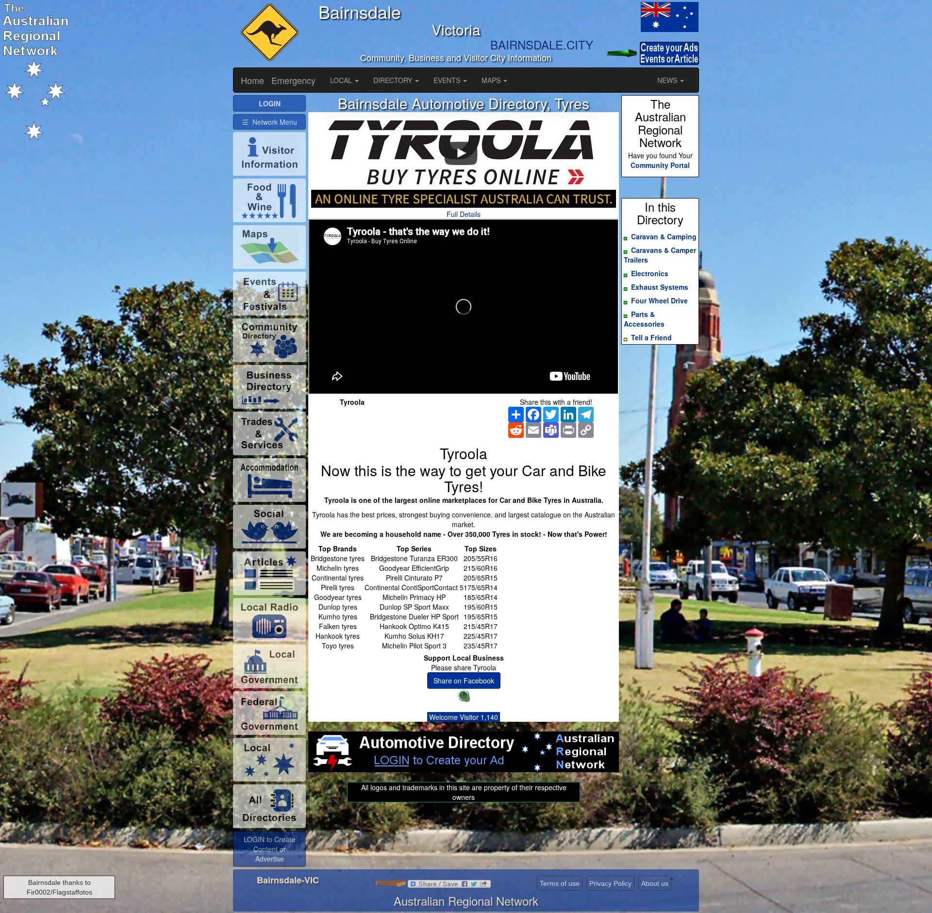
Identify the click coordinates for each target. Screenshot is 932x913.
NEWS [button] (668, 80)
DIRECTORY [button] (393, 80)
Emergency (293, 80)
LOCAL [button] (342, 80)
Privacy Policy (610, 883)
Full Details (464, 214)
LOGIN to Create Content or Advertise (269, 848)
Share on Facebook (463, 680)
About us (654, 883)
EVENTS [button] (447, 80)
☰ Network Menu (269, 122)
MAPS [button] (492, 80)
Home (252, 80)
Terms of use (560, 883)
